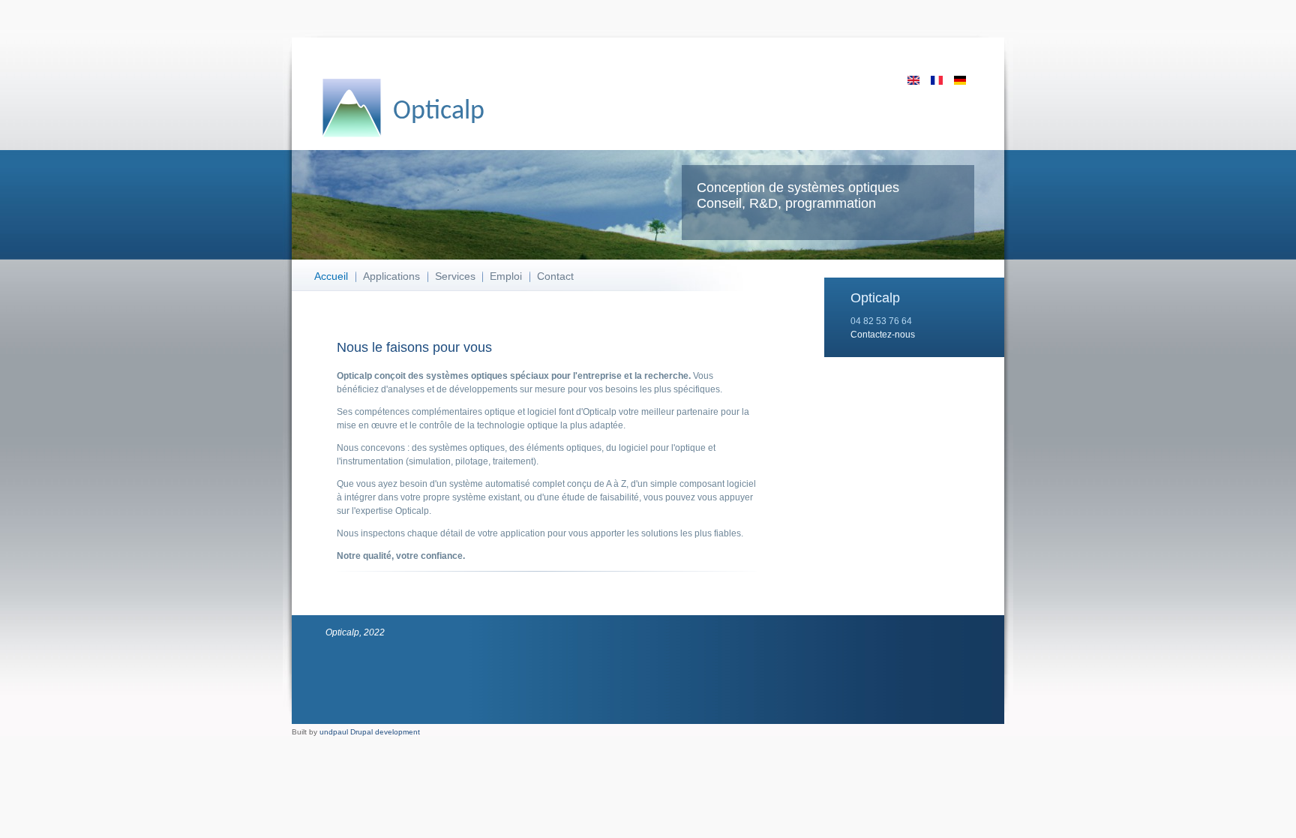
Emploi (506, 276)
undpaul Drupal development (370, 732)
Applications (391, 276)
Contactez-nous (882, 334)
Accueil (331, 276)
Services (455, 276)
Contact (555, 276)
